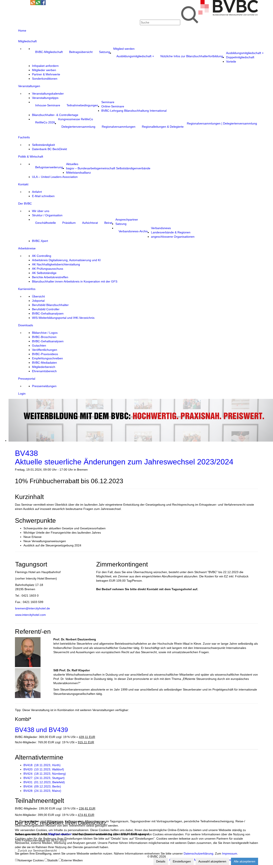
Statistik (52, 860)
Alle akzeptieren (244, 861)
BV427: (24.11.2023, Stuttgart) (44, 778)
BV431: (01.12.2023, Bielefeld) (44, 782)
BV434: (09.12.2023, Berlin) (42, 786)
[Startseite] (228, 14)
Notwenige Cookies (31, 860)
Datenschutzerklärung (198, 853)
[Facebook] (43, 4)
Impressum (229, 853)
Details (160, 861)
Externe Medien (72, 860)
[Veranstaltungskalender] (22, 4)
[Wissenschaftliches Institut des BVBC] (32, 4)
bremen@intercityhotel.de (32, 608)
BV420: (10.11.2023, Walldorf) (43, 769)
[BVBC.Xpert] (38, 4)
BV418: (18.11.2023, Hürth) (42, 765)
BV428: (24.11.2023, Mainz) (42, 790)
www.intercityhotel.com (30, 614)
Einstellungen (182, 861)
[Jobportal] (27, 4)
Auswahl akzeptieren (212, 861)
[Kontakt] (17, 4)
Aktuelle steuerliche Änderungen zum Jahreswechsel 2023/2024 (124, 457)
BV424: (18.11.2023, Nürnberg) (44, 773)
